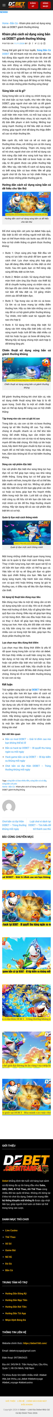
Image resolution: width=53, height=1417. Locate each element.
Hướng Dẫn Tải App (15, 1313)
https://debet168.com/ (35, 1343)
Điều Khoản (26, 1405)
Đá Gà (8, 1263)
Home (5, 23)
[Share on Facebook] (33, 43)
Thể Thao (10, 1237)
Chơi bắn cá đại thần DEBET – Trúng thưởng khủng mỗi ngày (14, 825)
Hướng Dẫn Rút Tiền (15, 1306)
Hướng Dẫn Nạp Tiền (16, 1300)
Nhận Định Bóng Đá (15, 1320)
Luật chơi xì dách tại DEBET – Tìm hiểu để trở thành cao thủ (39, 825)
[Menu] (4, 5)
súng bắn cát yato (9, 784)
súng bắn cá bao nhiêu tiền (18, 781)
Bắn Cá (14, 23)
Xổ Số (8, 1243)
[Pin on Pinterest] (41, 43)
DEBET (5, 53)
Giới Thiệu (10, 1401)
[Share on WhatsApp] (30, 43)
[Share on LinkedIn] (44, 43)
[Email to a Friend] (39, 43)
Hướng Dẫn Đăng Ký (15, 1293)
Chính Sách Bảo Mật (36, 1401)
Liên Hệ (20, 1401)
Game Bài (10, 1250)
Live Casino (11, 1230)
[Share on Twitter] (36, 43)
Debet (5, 1181)
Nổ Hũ (8, 1257)
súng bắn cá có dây (38, 781)
